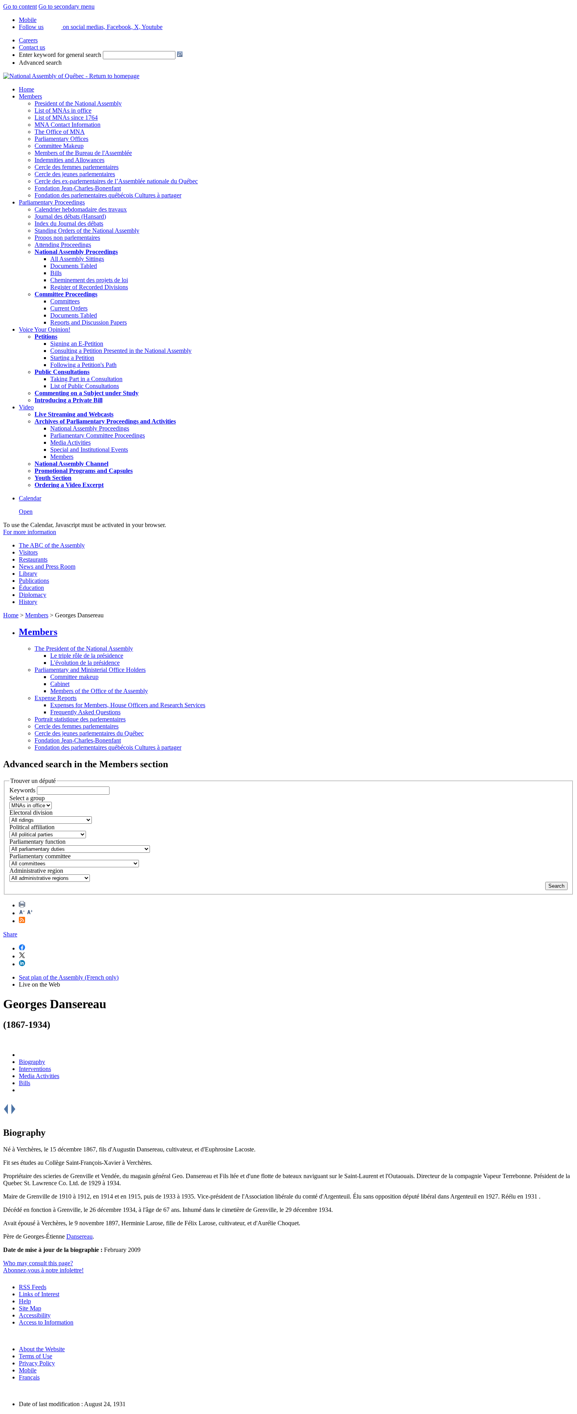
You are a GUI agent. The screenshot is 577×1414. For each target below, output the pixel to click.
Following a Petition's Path (83, 364)
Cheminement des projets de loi (89, 280)
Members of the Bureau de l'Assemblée (83, 153)
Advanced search (40, 62)
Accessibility (35, 1315)
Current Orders (69, 308)
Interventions (35, 1069)
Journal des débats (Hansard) (70, 216)
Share (10, 934)
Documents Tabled (73, 266)
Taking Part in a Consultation (86, 379)
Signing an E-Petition (76, 343)
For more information (29, 532)
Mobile (28, 1370)
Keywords (22, 790)
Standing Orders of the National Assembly (87, 230)
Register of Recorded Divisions (89, 287)
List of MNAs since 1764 (66, 117)
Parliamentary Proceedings (52, 202)
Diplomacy (32, 594)
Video (26, 407)
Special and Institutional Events (89, 449)
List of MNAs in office (63, 110)
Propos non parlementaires (67, 237)
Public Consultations (62, 372)
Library (28, 573)
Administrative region (36, 870)
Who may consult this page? (38, 1263)
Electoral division (31, 812)
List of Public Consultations (84, 386)
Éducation (31, 587)
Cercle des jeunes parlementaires (75, 174)
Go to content (20, 6)
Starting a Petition (72, 357)
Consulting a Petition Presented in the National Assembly (121, 350)
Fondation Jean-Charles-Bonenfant (78, 188)
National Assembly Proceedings (89, 428)
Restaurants (33, 559)
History (28, 601)
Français (29, 1377)
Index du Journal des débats (69, 223)
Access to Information (46, 1322)
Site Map (30, 1308)
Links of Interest (39, 1294)
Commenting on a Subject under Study (87, 393)
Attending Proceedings (63, 244)
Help (25, 1301)
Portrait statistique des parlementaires (80, 719)
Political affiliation (32, 827)
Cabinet (59, 684)
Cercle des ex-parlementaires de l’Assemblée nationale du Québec (116, 181)
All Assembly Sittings (77, 258)
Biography (32, 1061)
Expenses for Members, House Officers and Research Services (127, 705)
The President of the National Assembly (84, 648)
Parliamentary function (37, 841)
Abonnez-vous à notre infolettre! (43, 1270)
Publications (34, 580)
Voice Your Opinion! (44, 329)
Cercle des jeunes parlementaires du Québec (89, 733)
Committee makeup (74, 676)
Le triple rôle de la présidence (86, 655)
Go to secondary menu (66, 6)
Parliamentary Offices (61, 138)
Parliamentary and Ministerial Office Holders (90, 669)
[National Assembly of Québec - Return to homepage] (71, 76)
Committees (65, 301)
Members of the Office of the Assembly (99, 691)
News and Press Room (47, 566)
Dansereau (79, 1236)
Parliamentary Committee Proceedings (97, 435)
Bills (56, 273)
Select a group (27, 798)
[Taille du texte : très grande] (30, 913)
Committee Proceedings (66, 294)
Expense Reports (56, 698)
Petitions (46, 336)
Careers (28, 40)
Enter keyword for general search (60, 54)
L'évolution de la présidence (85, 662)
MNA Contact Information (67, 124)
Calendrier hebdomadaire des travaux (81, 209)
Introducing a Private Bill (68, 400)
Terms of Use (35, 1356)
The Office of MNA (60, 131)
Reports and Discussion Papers (88, 322)
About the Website (42, 1349)
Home (26, 89)
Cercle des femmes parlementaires (77, 167)
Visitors (28, 552)
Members (30, 96)
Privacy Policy (37, 1363)
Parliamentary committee (40, 856)
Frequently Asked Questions (85, 712)
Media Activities (70, 442)
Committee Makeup (59, 145)
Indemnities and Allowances (69, 160)
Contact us (32, 47)
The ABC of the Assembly (52, 545)
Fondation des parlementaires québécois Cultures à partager (108, 195)
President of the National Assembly (78, 103)
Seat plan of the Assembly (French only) (69, 977)
